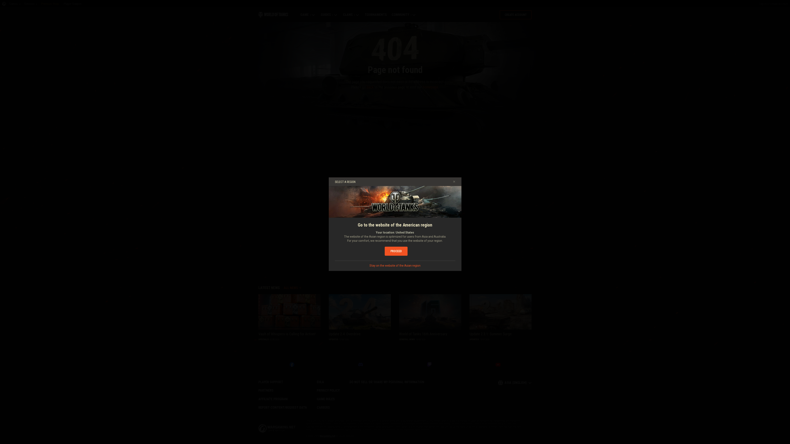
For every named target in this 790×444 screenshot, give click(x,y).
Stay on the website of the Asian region (395, 265)
